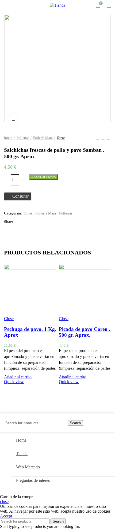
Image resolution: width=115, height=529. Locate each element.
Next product (108, 137)
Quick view (14, 381)
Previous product (97, 137)
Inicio (8, 138)
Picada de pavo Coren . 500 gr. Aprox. (84, 332)
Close (9, 318)
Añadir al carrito (43, 177)
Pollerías (23, 138)
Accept (6, 516)
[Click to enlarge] (13, 119)
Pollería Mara (43, 138)
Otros (61, 138)
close (4, 501)
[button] (18, 377)
